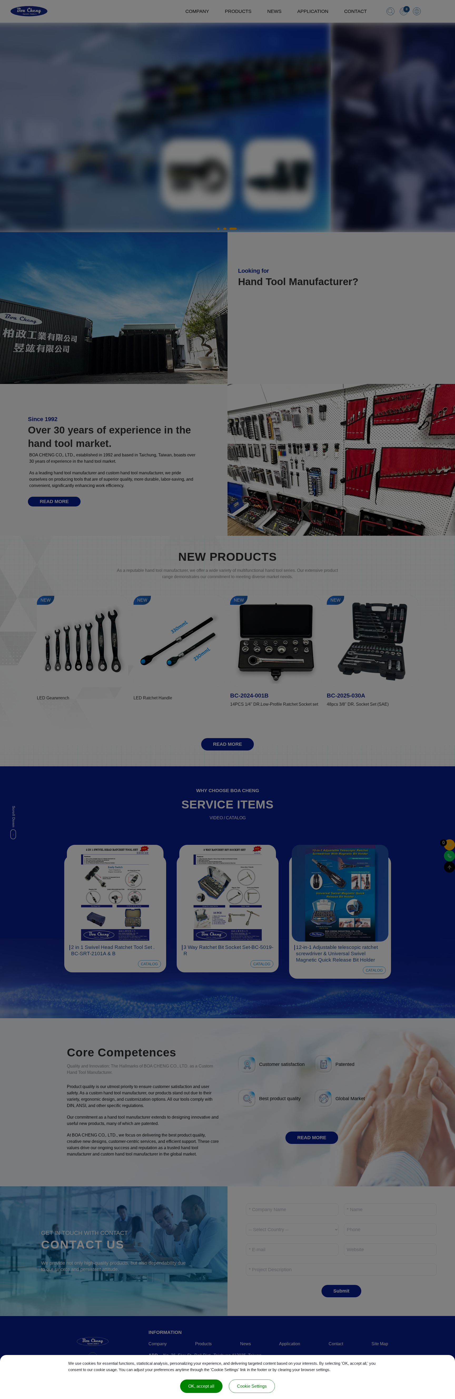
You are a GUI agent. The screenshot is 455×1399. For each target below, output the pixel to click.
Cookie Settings (252, 1386)
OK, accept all (201, 1386)
